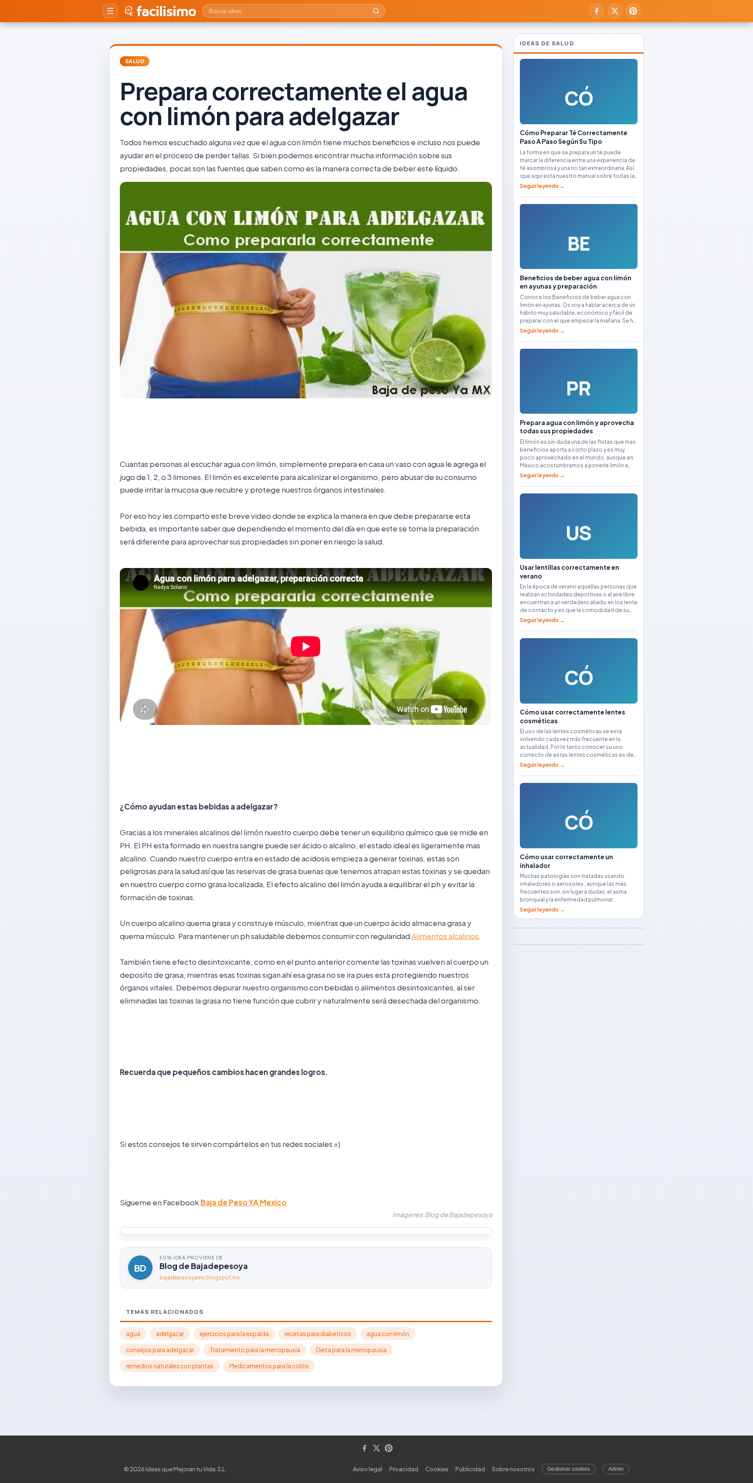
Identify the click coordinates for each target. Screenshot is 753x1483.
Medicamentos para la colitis (269, 1366)
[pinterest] (633, 10)
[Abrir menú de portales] (110, 10)
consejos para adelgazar (160, 1350)
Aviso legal (367, 1469)
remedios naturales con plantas (170, 1366)
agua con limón (387, 1333)
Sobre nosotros (513, 1469)
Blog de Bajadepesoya (203, 1266)
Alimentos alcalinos (444, 936)
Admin (616, 1469)
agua (133, 1333)
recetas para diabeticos (318, 1333)
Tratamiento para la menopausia (255, 1350)
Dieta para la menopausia (351, 1350)
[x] (614, 10)
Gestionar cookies (568, 1469)
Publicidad (470, 1469)
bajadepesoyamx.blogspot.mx (199, 1277)
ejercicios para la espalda (234, 1333)
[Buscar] (376, 10)
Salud (134, 61)
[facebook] (596, 10)
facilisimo (166, 11)
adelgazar (170, 1333)
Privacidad (403, 1469)
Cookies (436, 1469)
